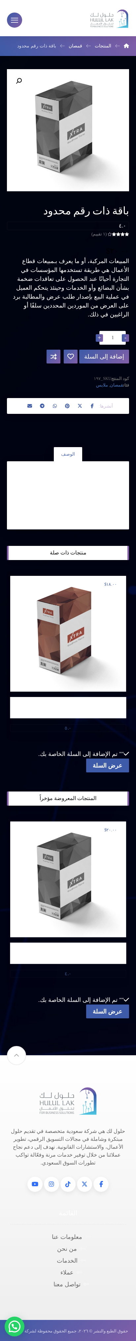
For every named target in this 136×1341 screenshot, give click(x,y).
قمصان (116, 385)
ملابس (102, 385)
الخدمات (67, 1260)
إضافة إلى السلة (104, 356)
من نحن (67, 1249)
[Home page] (126, 45)
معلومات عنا (67, 1237)
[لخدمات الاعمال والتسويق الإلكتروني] (109, 19)
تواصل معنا (67, 1284)
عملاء (67, 1272)
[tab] (68, 454)
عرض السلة (107, 765)
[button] (92, 406)
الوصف (68, 454)
